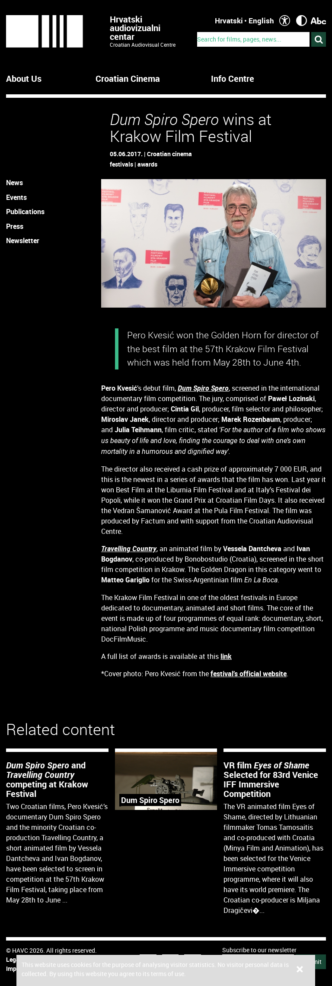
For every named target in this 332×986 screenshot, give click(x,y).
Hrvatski (229, 21)
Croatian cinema (169, 154)
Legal (13, 959)
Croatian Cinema (128, 78)
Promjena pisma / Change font (318, 20)
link (226, 656)
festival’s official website (249, 673)
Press (14, 226)
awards (147, 164)
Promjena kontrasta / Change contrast (301, 20)
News (14, 182)
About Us (24, 78)
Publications (25, 211)
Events (16, 197)
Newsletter (22, 240)
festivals (121, 164)
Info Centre (232, 78)
